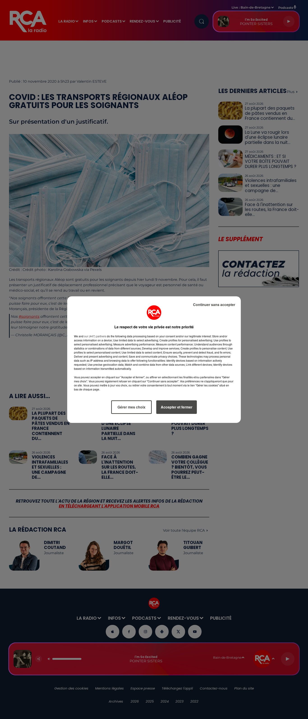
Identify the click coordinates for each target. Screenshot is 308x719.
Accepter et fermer (176, 407)
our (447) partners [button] (95, 336)
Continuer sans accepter (214, 304)
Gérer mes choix (131, 407)
